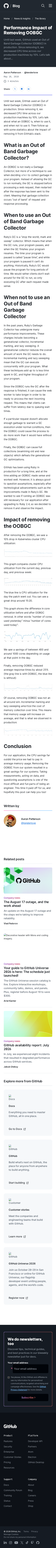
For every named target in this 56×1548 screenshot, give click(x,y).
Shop (30, 1506)
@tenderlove (31, 72)
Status (7, 1500)
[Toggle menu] (50, 6)
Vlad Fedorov (11, 923)
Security (8, 1446)
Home (7, 18)
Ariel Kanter (10, 1000)
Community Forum (13, 1490)
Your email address (18, 1362)
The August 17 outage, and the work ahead (26, 904)
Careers (32, 1495)
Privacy (34, 1531)
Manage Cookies (11, 1534)
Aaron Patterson (12, 72)
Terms (26, 1531)
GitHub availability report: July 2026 (26, 1047)
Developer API (35, 1441)
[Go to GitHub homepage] (10, 1427)
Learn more (16, 1236)
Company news (12, 897)
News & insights (22, 18)
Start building (17, 1182)
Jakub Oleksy (11, 1066)
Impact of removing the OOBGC (27, 522)
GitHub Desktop (36, 1462)
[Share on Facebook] (22, 89)
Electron (32, 1457)
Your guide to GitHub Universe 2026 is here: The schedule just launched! (27, 971)
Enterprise (9, 1451)
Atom (30, 1451)
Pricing (7, 1462)
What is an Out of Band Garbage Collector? (24, 151)
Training (8, 1495)
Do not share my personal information (20, 1537)
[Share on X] (15, 89)
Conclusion (17, 746)
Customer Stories (12, 1457)
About (31, 1485)
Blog (16, 6)
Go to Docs (16, 1128)
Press (31, 1500)
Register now (17, 1297)
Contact (8, 1506)
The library (40, 18)
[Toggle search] (43, 6)
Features (8, 1441)
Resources (9, 1467)
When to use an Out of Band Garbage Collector (27, 221)
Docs (6, 1485)
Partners (32, 1446)
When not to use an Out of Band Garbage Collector (27, 306)
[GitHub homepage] (6, 5)
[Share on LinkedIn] (28, 89)
